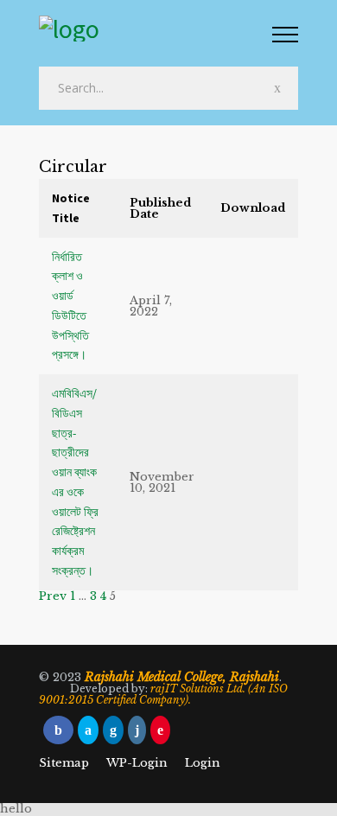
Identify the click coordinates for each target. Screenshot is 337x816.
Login (202, 762)
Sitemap (64, 762)
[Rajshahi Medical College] (155, 30)
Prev (53, 596)
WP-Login (137, 762)
